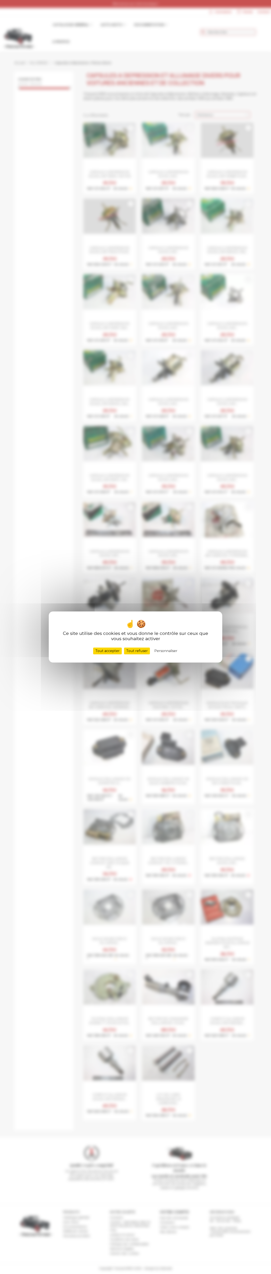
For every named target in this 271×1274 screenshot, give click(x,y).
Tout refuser (137, 651)
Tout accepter (107, 651)
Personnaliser (165, 651)
